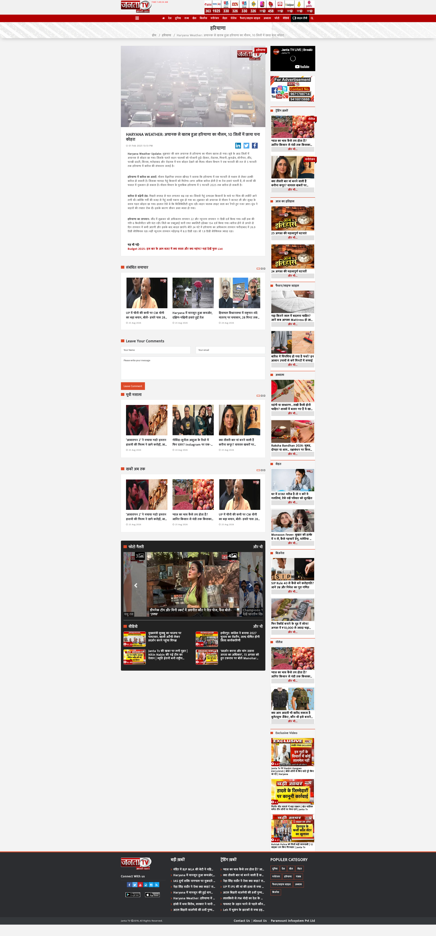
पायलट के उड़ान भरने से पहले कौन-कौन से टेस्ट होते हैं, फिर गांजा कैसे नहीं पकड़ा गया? (244, 904)
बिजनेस (203, 18)
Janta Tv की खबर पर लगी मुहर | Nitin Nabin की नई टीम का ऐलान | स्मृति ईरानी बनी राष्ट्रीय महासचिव (168, 654)
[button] (135, 584)
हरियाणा (166, 35)
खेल (194, 18)
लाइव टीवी (302, 18)
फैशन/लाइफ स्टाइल (250, 18)
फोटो (277, 18)
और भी (258, 547)
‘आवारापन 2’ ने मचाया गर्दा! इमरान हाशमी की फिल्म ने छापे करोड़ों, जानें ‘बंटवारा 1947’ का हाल (146, 442)
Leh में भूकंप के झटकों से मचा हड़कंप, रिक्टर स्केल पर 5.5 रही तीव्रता (244, 910)
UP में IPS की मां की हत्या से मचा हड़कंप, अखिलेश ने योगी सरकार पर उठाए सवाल (244, 887)
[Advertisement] (193, 704)
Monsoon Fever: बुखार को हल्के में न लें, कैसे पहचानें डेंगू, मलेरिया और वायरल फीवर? (292, 537)
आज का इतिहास (285, 201)
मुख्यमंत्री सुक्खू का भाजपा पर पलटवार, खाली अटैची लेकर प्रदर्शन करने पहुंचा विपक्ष (164, 637)
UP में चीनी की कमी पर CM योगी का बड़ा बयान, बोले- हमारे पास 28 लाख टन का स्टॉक (145, 315)
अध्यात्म (267, 18)
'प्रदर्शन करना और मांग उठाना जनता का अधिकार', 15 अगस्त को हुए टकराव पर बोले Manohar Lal (240, 654)
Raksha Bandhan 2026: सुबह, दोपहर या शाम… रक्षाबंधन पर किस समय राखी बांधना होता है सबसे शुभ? (292, 448)
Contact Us (242, 921)
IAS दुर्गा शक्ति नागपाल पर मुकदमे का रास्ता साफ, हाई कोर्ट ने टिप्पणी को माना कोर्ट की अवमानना (194, 881)
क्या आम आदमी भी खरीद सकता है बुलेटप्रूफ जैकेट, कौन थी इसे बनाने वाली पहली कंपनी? (291, 715)
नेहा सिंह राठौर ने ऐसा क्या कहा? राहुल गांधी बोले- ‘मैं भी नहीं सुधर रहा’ (194, 887)
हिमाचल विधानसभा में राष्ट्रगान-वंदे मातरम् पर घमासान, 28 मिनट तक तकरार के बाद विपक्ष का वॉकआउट (239, 315)
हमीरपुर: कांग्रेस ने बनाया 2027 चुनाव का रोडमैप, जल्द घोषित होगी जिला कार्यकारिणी (240, 637)
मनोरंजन (215, 18)
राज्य (186, 18)
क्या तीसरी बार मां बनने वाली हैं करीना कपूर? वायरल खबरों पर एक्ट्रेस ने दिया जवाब (236, 442)
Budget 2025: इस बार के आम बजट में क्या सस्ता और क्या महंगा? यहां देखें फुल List (175, 249)
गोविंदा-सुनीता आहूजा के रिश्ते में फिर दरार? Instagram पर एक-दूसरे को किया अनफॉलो (192, 442)
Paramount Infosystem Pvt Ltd (293, 921)
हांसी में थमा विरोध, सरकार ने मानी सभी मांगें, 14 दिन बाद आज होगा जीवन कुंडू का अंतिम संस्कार (194, 904)
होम (154, 35)
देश (170, 18)
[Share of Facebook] (255, 146)
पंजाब (298, 876)
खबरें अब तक (135, 469)
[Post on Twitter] (246, 146)
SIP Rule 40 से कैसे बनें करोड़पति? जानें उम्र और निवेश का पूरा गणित (292, 585)
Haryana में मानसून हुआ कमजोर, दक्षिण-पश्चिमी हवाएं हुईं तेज (192, 315)
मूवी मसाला (134, 395)
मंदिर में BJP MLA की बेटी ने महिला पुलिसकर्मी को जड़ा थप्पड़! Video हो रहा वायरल (194, 869)
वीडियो (286, 18)
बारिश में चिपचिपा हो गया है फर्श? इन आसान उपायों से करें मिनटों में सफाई (292, 359)
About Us (260, 921)
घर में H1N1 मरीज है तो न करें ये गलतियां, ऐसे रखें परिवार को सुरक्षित (291, 496)
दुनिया (178, 18)
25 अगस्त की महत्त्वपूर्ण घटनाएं (289, 233)
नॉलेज (234, 18)
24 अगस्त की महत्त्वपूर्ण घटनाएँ (289, 271)
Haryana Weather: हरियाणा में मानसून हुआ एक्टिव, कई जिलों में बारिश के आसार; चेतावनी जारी (194, 898)
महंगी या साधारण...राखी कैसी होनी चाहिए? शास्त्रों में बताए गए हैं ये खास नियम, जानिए (292, 407)
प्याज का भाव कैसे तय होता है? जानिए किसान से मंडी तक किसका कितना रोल (192, 517)
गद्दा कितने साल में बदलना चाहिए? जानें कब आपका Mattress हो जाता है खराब (292, 318)
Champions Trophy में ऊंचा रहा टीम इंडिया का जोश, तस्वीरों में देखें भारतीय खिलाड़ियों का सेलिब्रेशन (191, 612)
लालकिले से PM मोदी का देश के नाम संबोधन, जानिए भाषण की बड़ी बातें (244, 898)
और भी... (293, 149)
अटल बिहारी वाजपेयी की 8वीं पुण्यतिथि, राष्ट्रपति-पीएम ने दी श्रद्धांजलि (194, 910)
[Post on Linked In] (238, 146)
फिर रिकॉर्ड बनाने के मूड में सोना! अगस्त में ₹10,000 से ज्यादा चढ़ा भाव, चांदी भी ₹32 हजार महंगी (290, 626)
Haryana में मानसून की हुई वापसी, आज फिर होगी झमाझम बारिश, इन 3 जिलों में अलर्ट (194, 893)
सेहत (224, 18)
